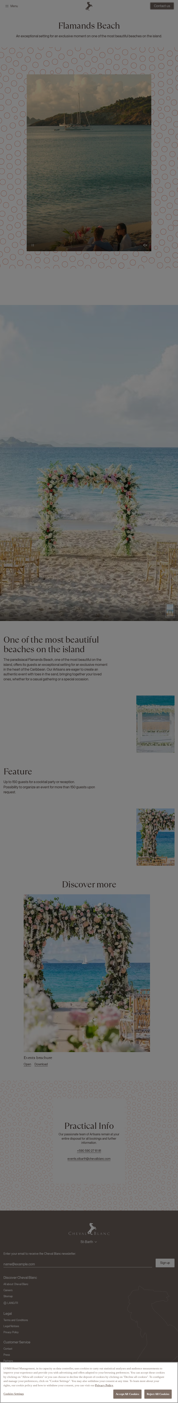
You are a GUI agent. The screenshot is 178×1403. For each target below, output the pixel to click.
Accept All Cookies (127, 1394)
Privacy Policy (104, 1385)
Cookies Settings (13, 1393)
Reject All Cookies (158, 1394)
